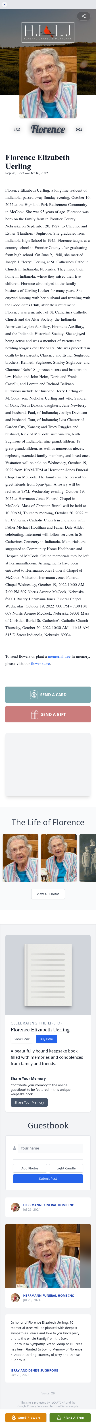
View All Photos (48, 894)
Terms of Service (60, 1406)
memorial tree (59, 656)
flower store (40, 663)
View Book (22, 1039)
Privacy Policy (35, 1406)
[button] (48, 1256)
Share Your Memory (29, 1102)
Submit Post (48, 1178)
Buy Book (46, 1039)
